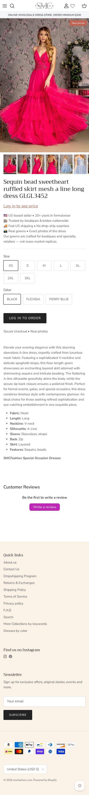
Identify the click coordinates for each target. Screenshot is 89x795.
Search (8, 617)
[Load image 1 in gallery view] (44, 85)
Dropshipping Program (20, 576)
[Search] (14, 6)
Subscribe (18, 715)
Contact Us (11, 569)
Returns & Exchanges (19, 583)
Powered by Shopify (45, 780)
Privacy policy (13, 603)
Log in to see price (20, 206)
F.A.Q (7, 610)
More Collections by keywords (25, 624)
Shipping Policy (14, 590)
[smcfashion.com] (44, 5)
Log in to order (25, 318)
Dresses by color (15, 631)
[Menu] (5, 6)
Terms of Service (15, 596)
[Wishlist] (72, 5)
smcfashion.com (22, 780)
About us (9, 562)
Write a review (44, 507)
